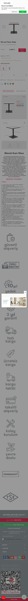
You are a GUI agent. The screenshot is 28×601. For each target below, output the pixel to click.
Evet (23, 11)
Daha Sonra (14, 11)
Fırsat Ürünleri (3, 597)
